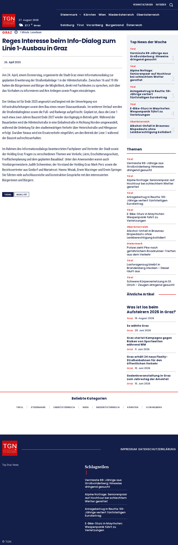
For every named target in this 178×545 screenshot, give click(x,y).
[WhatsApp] (107, 62)
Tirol (132, 49)
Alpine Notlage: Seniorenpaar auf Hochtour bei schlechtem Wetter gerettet (150, 75)
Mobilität (21, 194)
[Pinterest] (97, 62)
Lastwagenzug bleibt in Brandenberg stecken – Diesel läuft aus (148, 267)
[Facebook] (77, 62)
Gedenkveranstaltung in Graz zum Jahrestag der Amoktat (149, 377)
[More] (117, 62)
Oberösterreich (139, 122)
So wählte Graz (138, 326)
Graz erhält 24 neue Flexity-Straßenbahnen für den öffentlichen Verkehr (147, 360)
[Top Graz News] (8, 20)
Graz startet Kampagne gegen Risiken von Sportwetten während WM (149, 341)
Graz (7, 32)
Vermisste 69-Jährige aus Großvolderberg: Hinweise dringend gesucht (149, 56)
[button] (171, 4)
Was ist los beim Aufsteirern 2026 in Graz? (151, 309)
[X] (87, 62)
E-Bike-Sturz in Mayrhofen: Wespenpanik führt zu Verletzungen (150, 112)
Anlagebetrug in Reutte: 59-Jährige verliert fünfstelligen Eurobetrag (150, 94)
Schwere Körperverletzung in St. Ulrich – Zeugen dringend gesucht (151, 283)
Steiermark (134, 243)
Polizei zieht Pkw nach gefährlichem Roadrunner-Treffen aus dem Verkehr (151, 250)
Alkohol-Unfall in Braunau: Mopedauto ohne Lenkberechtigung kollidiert (150, 129)
